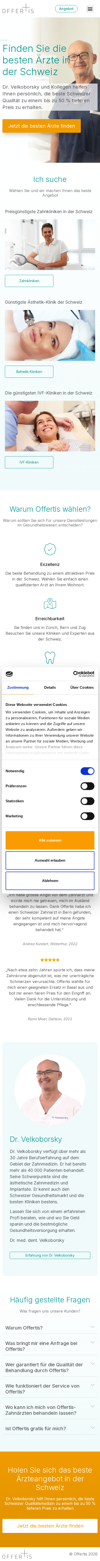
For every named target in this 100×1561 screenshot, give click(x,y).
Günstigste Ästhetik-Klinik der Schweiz (43, 302)
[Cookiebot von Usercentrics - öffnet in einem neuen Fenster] (73, 674)
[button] (90, 9)
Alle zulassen (50, 840)
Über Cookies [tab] (82, 687)
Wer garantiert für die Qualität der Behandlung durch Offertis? (44, 1367)
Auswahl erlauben (50, 860)
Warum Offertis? (24, 1328)
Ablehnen (50, 881)
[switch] (87, 786)
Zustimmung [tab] (18, 687)
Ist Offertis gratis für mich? (35, 1428)
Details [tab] (50, 687)
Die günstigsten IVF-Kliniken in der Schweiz (48, 392)
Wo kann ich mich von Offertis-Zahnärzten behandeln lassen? (40, 1410)
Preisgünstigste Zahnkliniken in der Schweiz (48, 211)
